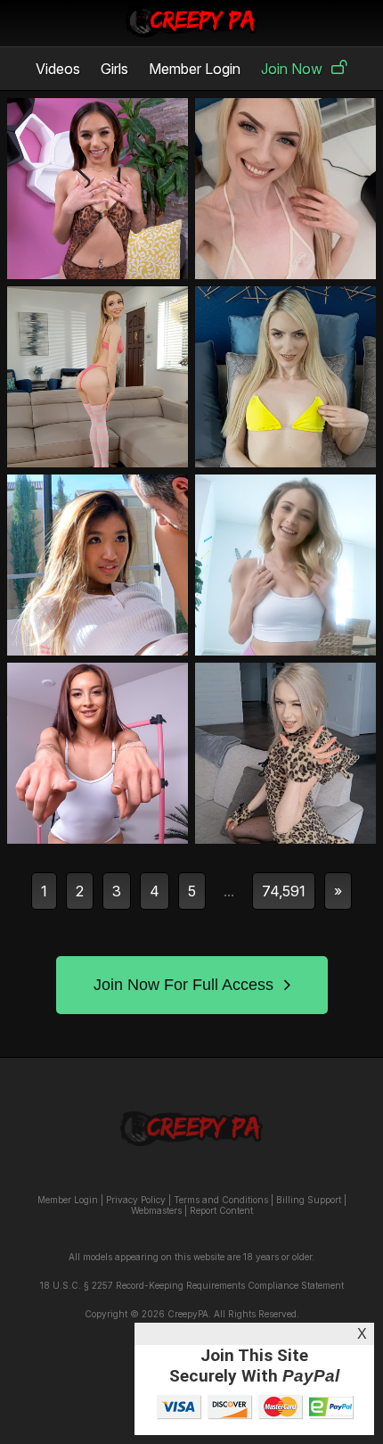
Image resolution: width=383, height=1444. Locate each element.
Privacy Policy (136, 1199)
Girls (114, 69)
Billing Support (308, 1199)
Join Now (291, 69)
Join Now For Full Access (183, 985)
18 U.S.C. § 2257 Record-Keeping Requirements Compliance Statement (192, 1285)
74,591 (284, 891)
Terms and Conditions (221, 1199)
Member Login (194, 69)
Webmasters (156, 1210)
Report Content (221, 1210)
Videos (58, 69)
